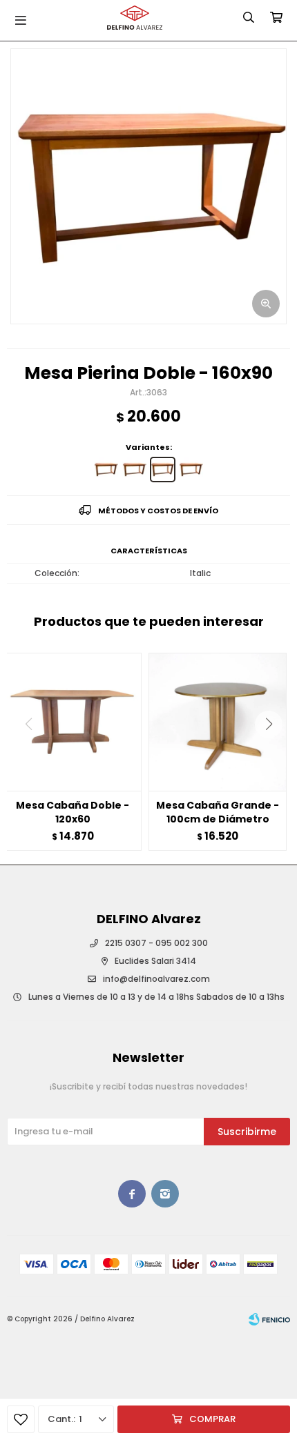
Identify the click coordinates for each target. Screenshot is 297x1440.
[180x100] (191, 469)
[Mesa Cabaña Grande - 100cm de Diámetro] (217, 722)
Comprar (212, 1419)
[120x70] (106, 469)
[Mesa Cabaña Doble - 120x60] (72, 722)
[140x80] (134, 469)
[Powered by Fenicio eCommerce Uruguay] (269, 1319)
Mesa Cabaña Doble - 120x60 (72, 812)
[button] (274, 752)
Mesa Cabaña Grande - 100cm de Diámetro (217, 812)
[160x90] (163, 469)
